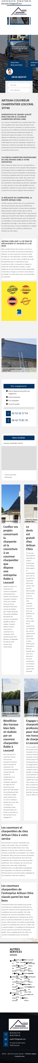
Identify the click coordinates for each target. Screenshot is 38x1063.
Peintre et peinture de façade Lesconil (11, 967)
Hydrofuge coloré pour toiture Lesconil (27, 968)
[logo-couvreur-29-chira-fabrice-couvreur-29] (19, 11)
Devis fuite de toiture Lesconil (15, 965)
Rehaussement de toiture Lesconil (23, 977)
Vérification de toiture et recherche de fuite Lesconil (27, 986)
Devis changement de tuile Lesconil (23, 965)
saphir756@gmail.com (13, 4)
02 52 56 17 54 (9, 1)
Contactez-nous (19, 1056)
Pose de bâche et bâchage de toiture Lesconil (15, 982)
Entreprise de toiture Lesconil (11, 997)
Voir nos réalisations (17, 64)
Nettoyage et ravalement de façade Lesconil (11, 983)
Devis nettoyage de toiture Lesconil (19, 993)
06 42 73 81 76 (25, 1)
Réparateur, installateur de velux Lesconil (23, 989)
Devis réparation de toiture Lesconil (19, 979)
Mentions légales (30, 1054)
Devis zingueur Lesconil (19, 968)
